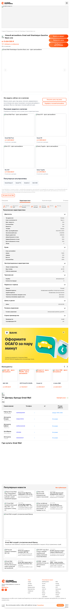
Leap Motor (44, 596)
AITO (57, 587)
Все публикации (61, 487)
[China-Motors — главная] (7, 3)
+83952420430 (20, 426)
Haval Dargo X (9, 183)
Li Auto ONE (57, 383)
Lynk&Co (58, 596)
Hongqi (57, 583)
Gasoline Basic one (30, 31)
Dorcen (43, 583)
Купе (29, 593)
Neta (57, 581)
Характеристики (25, 201)
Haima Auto (58, 589)
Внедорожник (10, 31)
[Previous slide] (5, 70)
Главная (4, 31)
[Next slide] (65, 70)
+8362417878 (20, 419)
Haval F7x (18, 183)
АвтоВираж (7, 431)
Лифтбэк (30, 585)
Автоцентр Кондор (7, 418)
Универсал (30, 591)
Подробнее (40, 605)
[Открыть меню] (67, 3)
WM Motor (58, 593)
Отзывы (65, 201)
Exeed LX (26, 183)
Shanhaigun (23, 31)
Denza (43, 587)
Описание (5, 201)
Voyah (43, 595)
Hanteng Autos (45, 581)
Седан (29, 581)
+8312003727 (20, 438)
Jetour (43, 585)
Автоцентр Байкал (7, 425)
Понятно (60, 605)
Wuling (43, 593)
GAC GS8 (34, 183)
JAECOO (44, 589)
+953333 (18, 432)
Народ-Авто (8, 412)
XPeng (57, 591)
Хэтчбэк (30, 583)
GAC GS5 (5, 383)
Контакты (5, 587)
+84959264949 (20, 413)
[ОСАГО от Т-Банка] (35, 345)
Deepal (57, 595)
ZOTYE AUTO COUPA (26, 383)
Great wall (17, 31)
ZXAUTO (58, 585)
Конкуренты (7, 367)
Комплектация (46, 201)
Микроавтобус (31, 589)
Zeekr (43, 591)
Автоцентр (7, 437)
